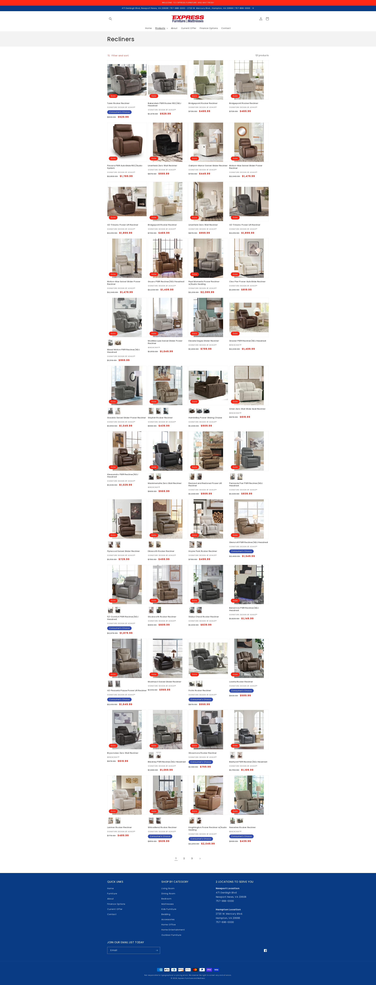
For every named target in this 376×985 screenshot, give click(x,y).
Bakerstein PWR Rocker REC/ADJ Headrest (164, 104)
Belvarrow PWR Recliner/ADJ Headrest (244, 609)
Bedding (165, 914)
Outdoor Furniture (171, 935)
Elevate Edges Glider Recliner (204, 341)
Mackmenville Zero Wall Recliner (165, 483)
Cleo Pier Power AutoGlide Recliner (247, 281)
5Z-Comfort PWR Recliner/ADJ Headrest (122, 618)
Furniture (112, 893)
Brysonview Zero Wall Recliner (122, 753)
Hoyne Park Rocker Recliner (203, 551)
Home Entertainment (173, 929)
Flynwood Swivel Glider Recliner (123, 551)
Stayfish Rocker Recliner (160, 418)
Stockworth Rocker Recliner (162, 617)
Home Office (168, 924)
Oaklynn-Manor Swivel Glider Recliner (208, 165)
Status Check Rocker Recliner (204, 617)
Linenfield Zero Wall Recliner (162, 165)
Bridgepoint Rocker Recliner (203, 103)
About (110, 898)
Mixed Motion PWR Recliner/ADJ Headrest (123, 351)
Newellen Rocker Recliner (242, 827)
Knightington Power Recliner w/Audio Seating (208, 828)
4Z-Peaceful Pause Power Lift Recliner (127, 690)
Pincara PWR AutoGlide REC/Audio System (124, 166)
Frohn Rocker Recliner (200, 690)
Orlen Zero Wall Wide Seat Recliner (247, 409)
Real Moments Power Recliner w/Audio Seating (204, 282)
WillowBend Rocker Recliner (162, 827)
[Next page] (200, 858)
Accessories (168, 919)
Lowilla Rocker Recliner (241, 682)
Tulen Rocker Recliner (118, 103)
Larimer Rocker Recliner (119, 827)
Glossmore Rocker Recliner (203, 753)
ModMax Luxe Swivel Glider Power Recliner (165, 342)
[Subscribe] (156, 950)
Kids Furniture (168, 909)
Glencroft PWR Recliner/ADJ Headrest (248, 542)
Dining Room (168, 893)
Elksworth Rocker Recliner (161, 551)
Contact (111, 914)
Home (110, 888)
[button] (110, 19)
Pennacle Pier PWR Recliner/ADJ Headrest (246, 484)
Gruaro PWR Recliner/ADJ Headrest (166, 281)
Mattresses (167, 904)
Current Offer (114, 909)
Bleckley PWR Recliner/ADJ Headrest (167, 762)
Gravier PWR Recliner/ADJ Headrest (247, 341)
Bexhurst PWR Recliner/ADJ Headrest (248, 762)
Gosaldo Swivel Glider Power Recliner (126, 418)
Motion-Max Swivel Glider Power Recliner (245, 166)
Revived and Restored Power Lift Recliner (205, 484)
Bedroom (166, 898)
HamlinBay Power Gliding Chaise (205, 418)
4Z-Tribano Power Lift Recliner (122, 225)
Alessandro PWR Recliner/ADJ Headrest (122, 475)
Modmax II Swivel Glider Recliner (164, 682)
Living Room (168, 888)
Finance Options (116, 904)
